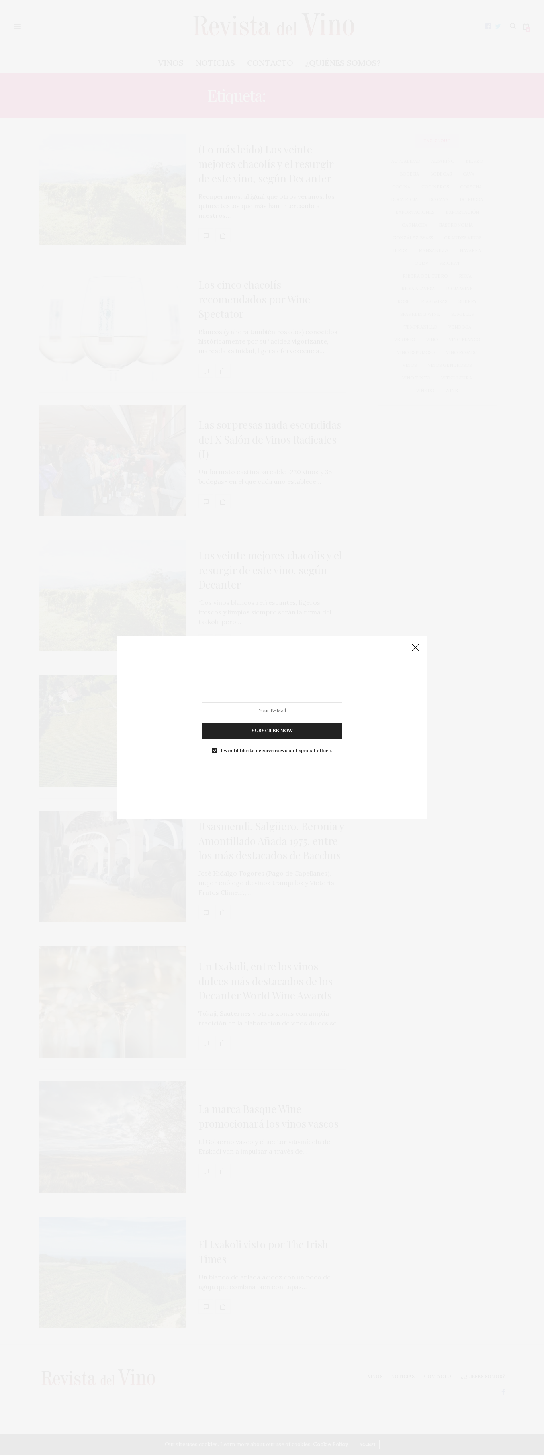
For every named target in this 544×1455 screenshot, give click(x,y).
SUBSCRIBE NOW (272, 730)
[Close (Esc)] (415, 648)
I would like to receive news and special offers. (276, 750)
